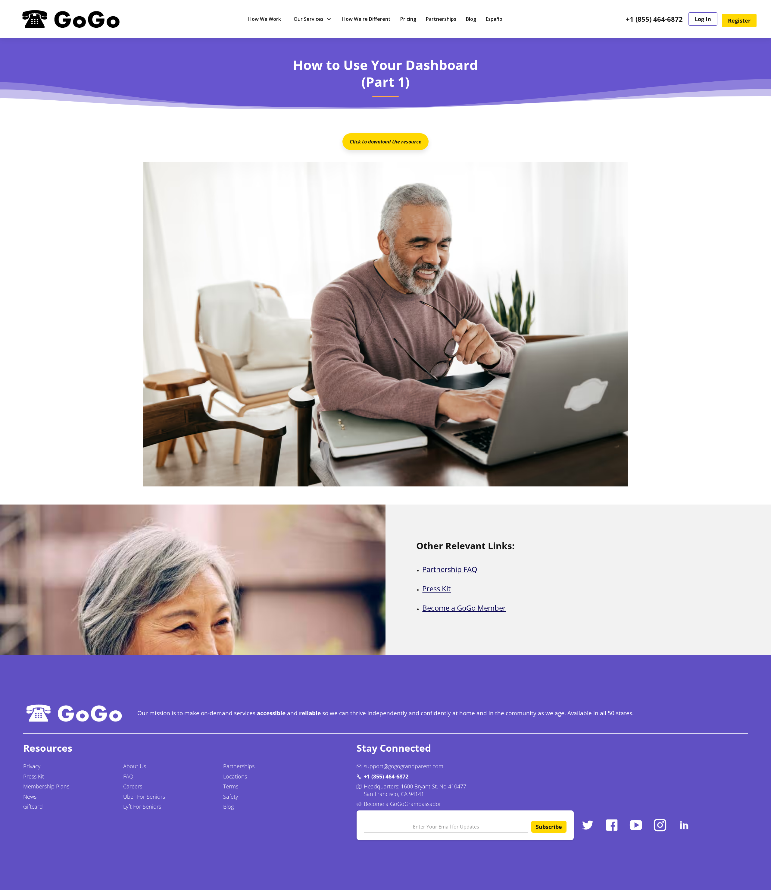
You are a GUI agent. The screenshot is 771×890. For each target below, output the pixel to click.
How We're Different (366, 19)
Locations (235, 776)
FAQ (128, 776)
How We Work (264, 19)
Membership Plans (46, 786)
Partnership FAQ (449, 569)
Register (739, 20)
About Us (134, 766)
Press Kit (436, 588)
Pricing (408, 19)
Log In (703, 19)
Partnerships (441, 19)
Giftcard (33, 806)
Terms (230, 786)
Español (495, 19)
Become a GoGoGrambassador (402, 803)
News (29, 796)
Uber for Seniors (144, 796)
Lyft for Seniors (142, 806)
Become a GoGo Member (464, 608)
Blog (471, 19)
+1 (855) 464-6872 (654, 19)
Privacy (31, 766)
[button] (311, 19)
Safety (230, 796)
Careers (132, 786)
